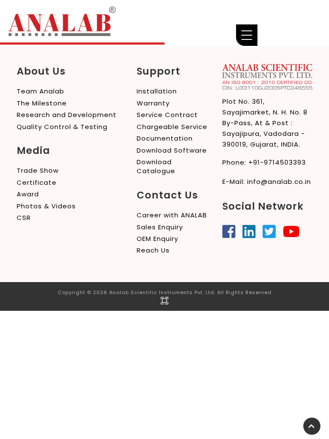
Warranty (153, 103)
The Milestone (42, 103)
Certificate (37, 182)
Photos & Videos (46, 205)
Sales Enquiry (160, 227)
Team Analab (40, 91)
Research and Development (67, 114)
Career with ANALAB (172, 215)
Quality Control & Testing (62, 126)
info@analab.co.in (279, 181)
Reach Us (153, 250)
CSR (24, 217)
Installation (157, 91)
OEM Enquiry (157, 238)
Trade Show (38, 170)
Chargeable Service (172, 126)
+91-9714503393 (277, 162)
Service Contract (167, 114)
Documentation (165, 138)
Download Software (172, 150)
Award (28, 193)
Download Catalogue (156, 166)
